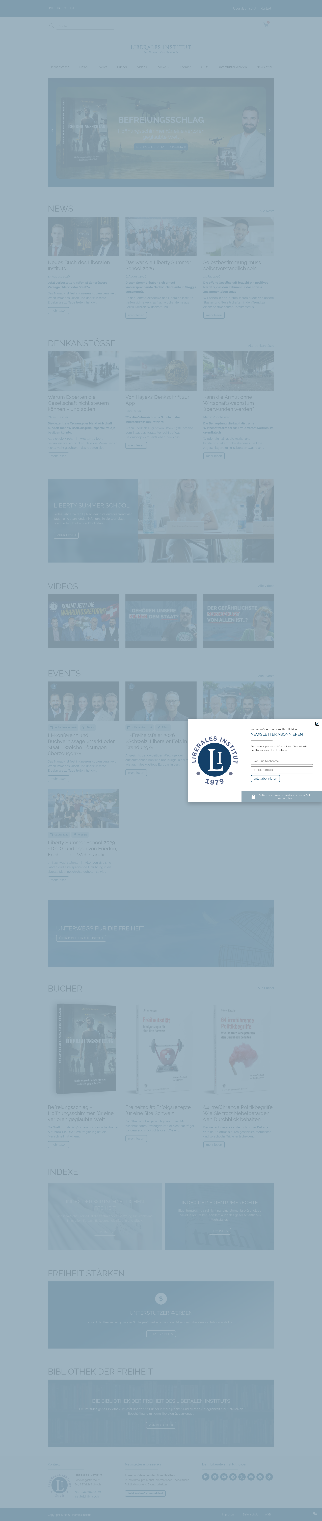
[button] (317, 723)
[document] (161, 760)
